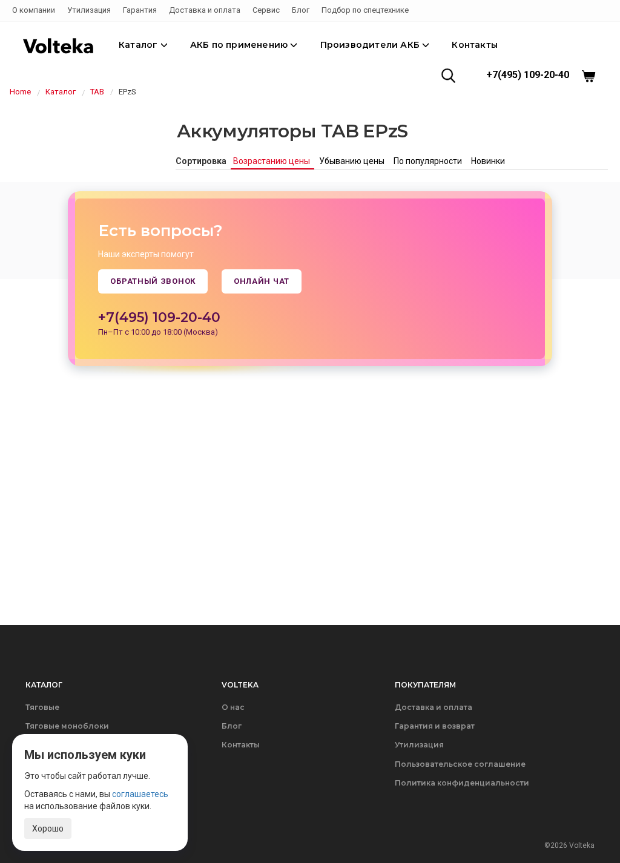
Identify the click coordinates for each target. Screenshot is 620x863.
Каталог (139, 44)
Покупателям (425, 684)
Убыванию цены (352, 161)
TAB (97, 91)
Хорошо (48, 828)
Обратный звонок (153, 281)
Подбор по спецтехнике (365, 10)
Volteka (240, 684)
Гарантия (140, 10)
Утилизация (89, 10)
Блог (300, 10)
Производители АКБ (371, 44)
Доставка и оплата (204, 10)
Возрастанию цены (272, 161)
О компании (33, 10)
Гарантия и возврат (435, 725)
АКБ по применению (240, 44)
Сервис (266, 10)
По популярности (429, 161)
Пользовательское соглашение (460, 764)
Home (20, 91)
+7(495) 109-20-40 (527, 74)
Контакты (475, 44)
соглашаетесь (140, 794)
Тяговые (42, 707)
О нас (233, 707)
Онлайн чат (261, 281)
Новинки (488, 161)
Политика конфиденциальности (462, 782)
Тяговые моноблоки (67, 725)
